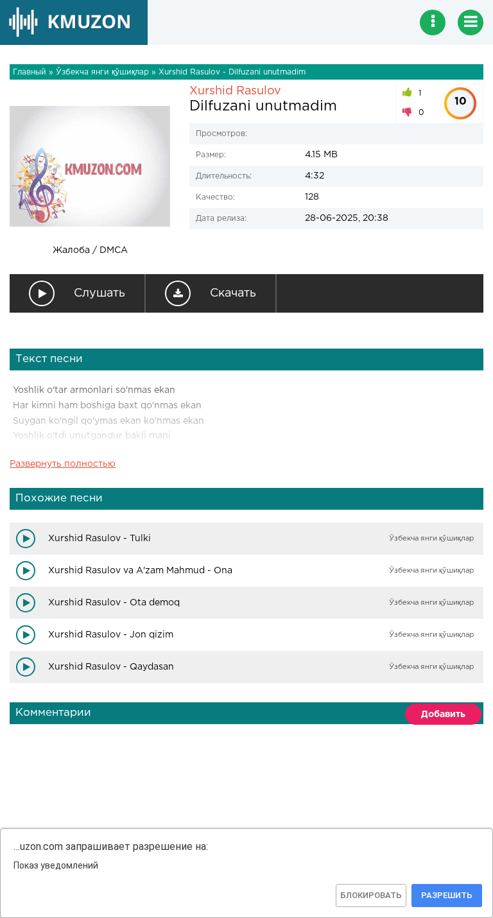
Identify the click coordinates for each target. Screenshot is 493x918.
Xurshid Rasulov (235, 91)
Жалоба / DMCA (90, 250)
